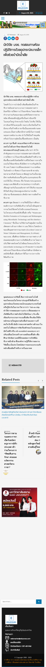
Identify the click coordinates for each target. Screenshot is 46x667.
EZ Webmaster (11, 35)
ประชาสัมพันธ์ (15, 649)
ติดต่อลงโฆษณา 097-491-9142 (20, 646)
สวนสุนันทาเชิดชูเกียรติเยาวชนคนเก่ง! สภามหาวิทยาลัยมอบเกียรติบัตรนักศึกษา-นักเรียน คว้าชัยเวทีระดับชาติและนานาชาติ (22, 415)
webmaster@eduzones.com (20, 638)
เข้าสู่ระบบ (39, 13)
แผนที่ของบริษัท (15, 642)
